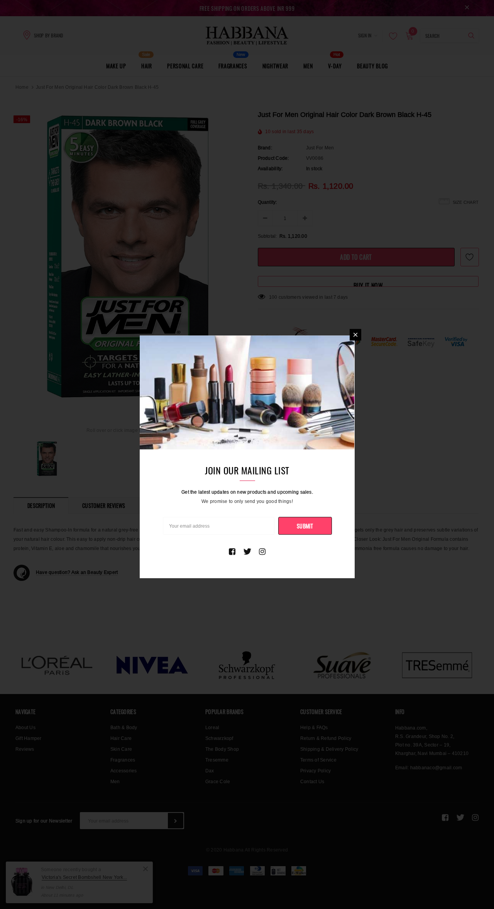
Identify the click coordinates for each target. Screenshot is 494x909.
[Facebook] (232, 551)
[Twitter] (247, 551)
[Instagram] (262, 551)
